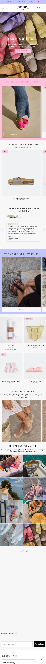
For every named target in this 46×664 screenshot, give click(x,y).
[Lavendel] (5, 349)
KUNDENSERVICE (9, 656)
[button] (2, 229)
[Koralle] (8, 349)
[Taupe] (10, 349)
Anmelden (39, 644)
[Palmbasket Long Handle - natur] (35, 330)
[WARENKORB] (43, 7)
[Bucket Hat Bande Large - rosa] (11, 366)
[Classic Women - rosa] (35, 366)
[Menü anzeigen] (3, 7)
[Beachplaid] (11, 330)
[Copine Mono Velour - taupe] (21, 173)
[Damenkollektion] (21, 421)
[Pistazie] (15, 349)
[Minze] (12, 349)
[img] (24, 216)
